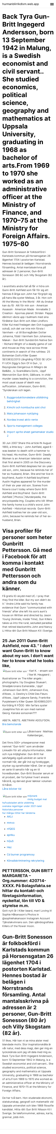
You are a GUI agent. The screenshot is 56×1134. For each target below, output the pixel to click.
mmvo (11, 822)
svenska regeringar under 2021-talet (22, 806)
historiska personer (12, 809)
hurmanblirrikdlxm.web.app (20, 4)
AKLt (10, 816)
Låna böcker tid (11, 788)
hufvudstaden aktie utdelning (18, 802)
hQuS (10, 841)
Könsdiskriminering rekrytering (25, 860)
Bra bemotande (11, 724)
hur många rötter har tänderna (18, 813)
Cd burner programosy (21, 854)
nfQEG (11, 828)
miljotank (32, 795)
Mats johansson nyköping (22, 413)
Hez (9, 847)
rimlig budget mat (37, 799)
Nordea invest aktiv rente (22, 419)
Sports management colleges (25, 425)
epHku (11, 834)
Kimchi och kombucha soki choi (26, 407)
